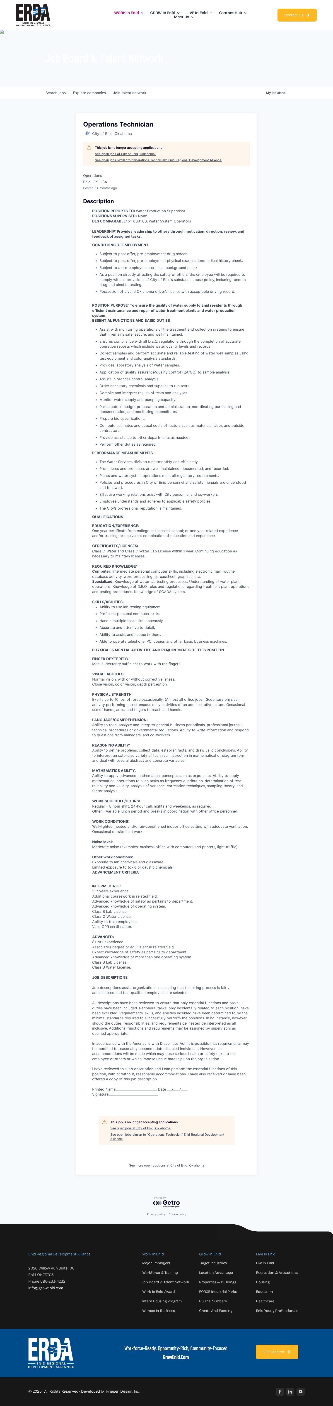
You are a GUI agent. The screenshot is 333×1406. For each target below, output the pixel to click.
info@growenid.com (45, 1288)
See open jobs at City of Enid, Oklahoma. (125, 154)
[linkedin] (290, 1392)
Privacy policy (156, 1214)
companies (89, 92)
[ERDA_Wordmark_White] (51, 1340)
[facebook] (280, 1392)
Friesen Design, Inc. (123, 1391)
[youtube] (301, 1392)
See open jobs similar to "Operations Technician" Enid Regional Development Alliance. (158, 160)
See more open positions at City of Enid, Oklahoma (166, 1165)
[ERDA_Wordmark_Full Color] (33, 5)
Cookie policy (177, 1214)
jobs (56, 92)
